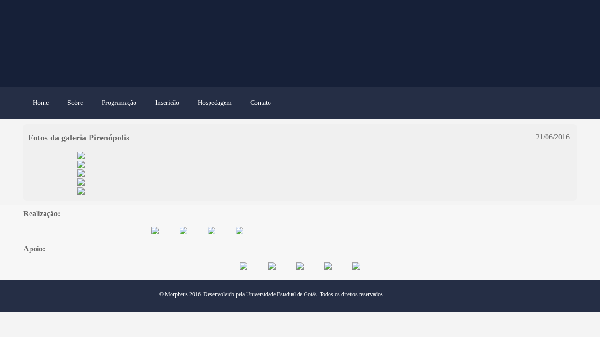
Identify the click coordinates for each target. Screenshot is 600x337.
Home (41, 102)
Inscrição (167, 102)
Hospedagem (215, 102)
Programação (119, 102)
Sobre (75, 102)
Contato (260, 102)
